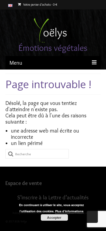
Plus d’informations (69, 211)
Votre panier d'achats (39, 4)
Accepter (54, 217)
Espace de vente (23, 183)
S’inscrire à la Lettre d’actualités (53, 197)
